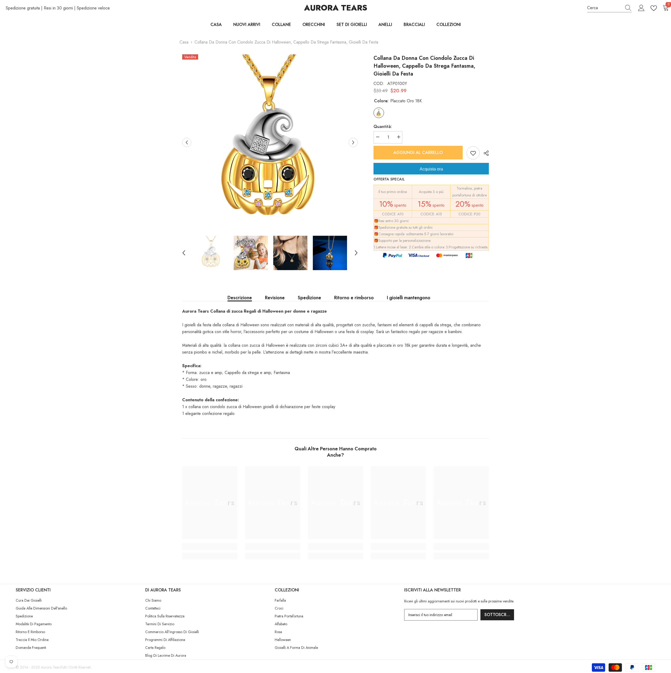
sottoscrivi (497, 615)
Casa (184, 42)
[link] (209, 546)
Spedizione (309, 297)
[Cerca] (609, 8)
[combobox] (604, 8)
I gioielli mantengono (408, 297)
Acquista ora (431, 169)
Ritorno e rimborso (354, 297)
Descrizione (240, 297)
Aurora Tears (51, 667)
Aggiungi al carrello (418, 152)
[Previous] (186, 142)
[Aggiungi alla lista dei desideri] (473, 152)
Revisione (275, 297)
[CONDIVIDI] (484, 153)
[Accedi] (641, 8)
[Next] (353, 142)
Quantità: (383, 127)
